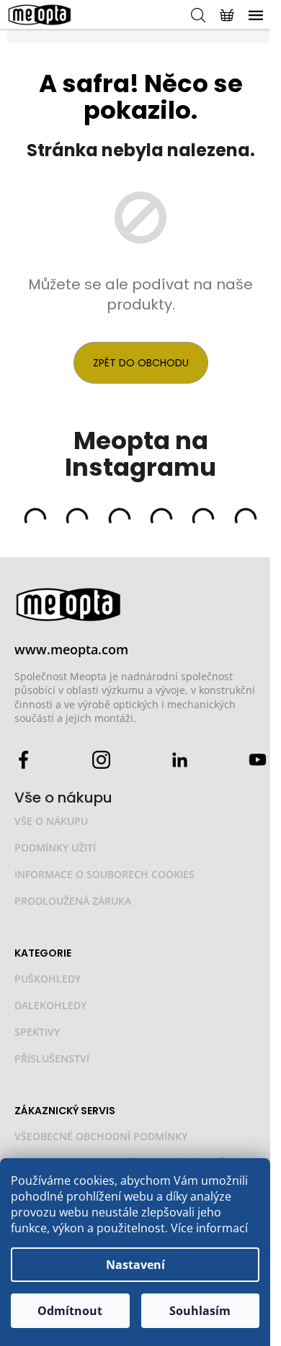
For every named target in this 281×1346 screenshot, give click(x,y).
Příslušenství (51, 1058)
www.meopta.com (71, 649)
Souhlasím (200, 1311)
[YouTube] (258, 759)
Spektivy (37, 1032)
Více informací (209, 1228)
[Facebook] (23, 759)
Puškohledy (47, 978)
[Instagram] (101, 759)
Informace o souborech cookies (104, 874)
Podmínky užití (55, 847)
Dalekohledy (50, 1005)
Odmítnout (69, 1311)
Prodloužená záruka (72, 901)
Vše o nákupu (51, 821)
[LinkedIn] (180, 759)
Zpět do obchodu (141, 363)
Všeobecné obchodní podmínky (100, 1136)
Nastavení (135, 1265)
